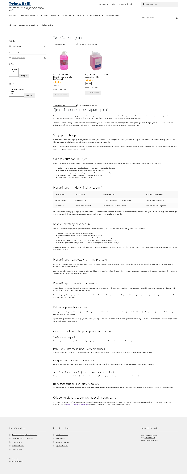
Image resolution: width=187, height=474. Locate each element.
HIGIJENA (12, 15)
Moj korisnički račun (18, 446)
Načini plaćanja (60, 438)
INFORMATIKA (66, 15)
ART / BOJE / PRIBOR (93, 15)
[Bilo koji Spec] (14, 69)
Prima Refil (20, 3)
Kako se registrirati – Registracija (22, 438)
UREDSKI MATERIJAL (28, 15)
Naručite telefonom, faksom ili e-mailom (24, 435)
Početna (14, 25)
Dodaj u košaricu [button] (61, 95)
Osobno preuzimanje (62, 442)
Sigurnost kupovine (62, 446)
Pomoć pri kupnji (17, 442)
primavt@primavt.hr (152, 440)
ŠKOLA (79, 15)
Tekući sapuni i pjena (32, 25)
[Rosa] (16, 93)
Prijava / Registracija (125, 4)
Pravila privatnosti (16, 461)
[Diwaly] (16, 91)
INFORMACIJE (103, 4)
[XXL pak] (14, 71)
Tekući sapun (16, 46)
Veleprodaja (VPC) (17, 449)
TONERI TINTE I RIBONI (48, 15)
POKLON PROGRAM (112, 15)
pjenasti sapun (158, 116)
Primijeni (24, 76)
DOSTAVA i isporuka (62, 435)
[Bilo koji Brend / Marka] (16, 89)
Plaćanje (113, 4)
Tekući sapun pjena (18, 58)
